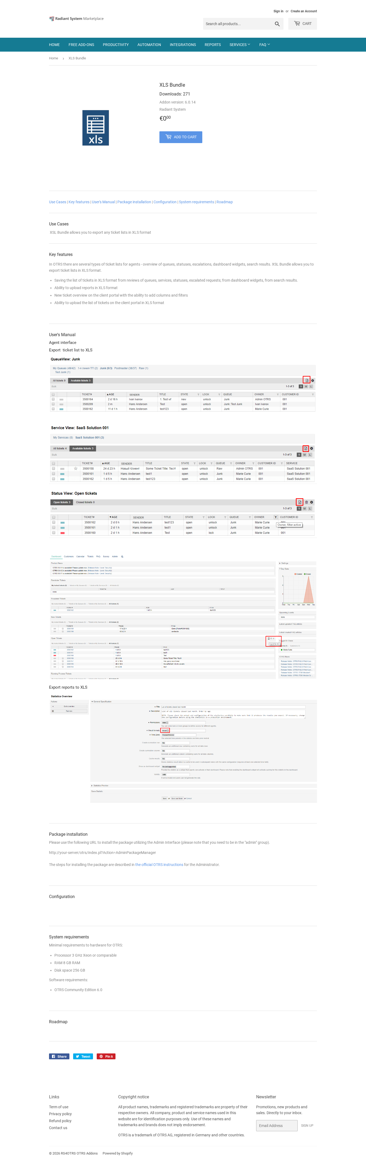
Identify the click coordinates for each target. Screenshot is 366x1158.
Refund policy (60, 1121)
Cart (307, 23)
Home (54, 45)
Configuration (165, 202)
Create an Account (304, 11)
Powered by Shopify (118, 1153)
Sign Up (307, 1126)
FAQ (263, 45)
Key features (79, 202)
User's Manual (103, 202)
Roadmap (224, 202)
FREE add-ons (81, 45)
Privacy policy (60, 1114)
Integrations (183, 45)
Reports (213, 45)
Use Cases (57, 202)
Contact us (58, 1128)
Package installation (134, 202)
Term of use (58, 1107)
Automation (149, 45)
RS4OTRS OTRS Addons (79, 1153)
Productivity (116, 45)
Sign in (278, 11)
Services (238, 45)
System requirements (196, 202)
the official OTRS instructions (159, 864)
